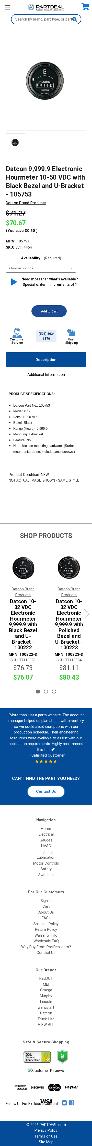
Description (46, 359)
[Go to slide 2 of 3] (46, 691)
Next (87, 613)
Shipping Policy (46, 924)
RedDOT (46, 978)
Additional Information (46, 374)
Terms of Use (45, 1136)
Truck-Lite (46, 1019)
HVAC (46, 846)
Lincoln (46, 1001)
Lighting (46, 851)
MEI (46, 984)
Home (46, 828)
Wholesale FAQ (46, 941)
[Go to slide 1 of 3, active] (38, 691)
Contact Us (46, 791)
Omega (46, 990)
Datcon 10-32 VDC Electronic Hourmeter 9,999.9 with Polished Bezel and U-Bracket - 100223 (69, 625)
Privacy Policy (45, 1130)
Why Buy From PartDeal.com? (46, 947)
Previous (5, 613)
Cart (46, 906)
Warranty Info (45, 935)
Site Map (46, 1142)
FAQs (46, 918)
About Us (46, 912)
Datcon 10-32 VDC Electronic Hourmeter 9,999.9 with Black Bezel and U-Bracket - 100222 (23, 625)
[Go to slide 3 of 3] (54, 691)
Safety (46, 869)
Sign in (46, 900)
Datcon (46, 1013)
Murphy (46, 996)
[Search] (75, 19)
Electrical (46, 834)
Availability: (41, 258)
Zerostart (46, 1007)
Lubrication (46, 857)
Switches (46, 875)
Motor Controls (46, 863)
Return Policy (46, 929)
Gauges (46, 840)
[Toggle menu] (7, 7)
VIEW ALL (46, 1024)
